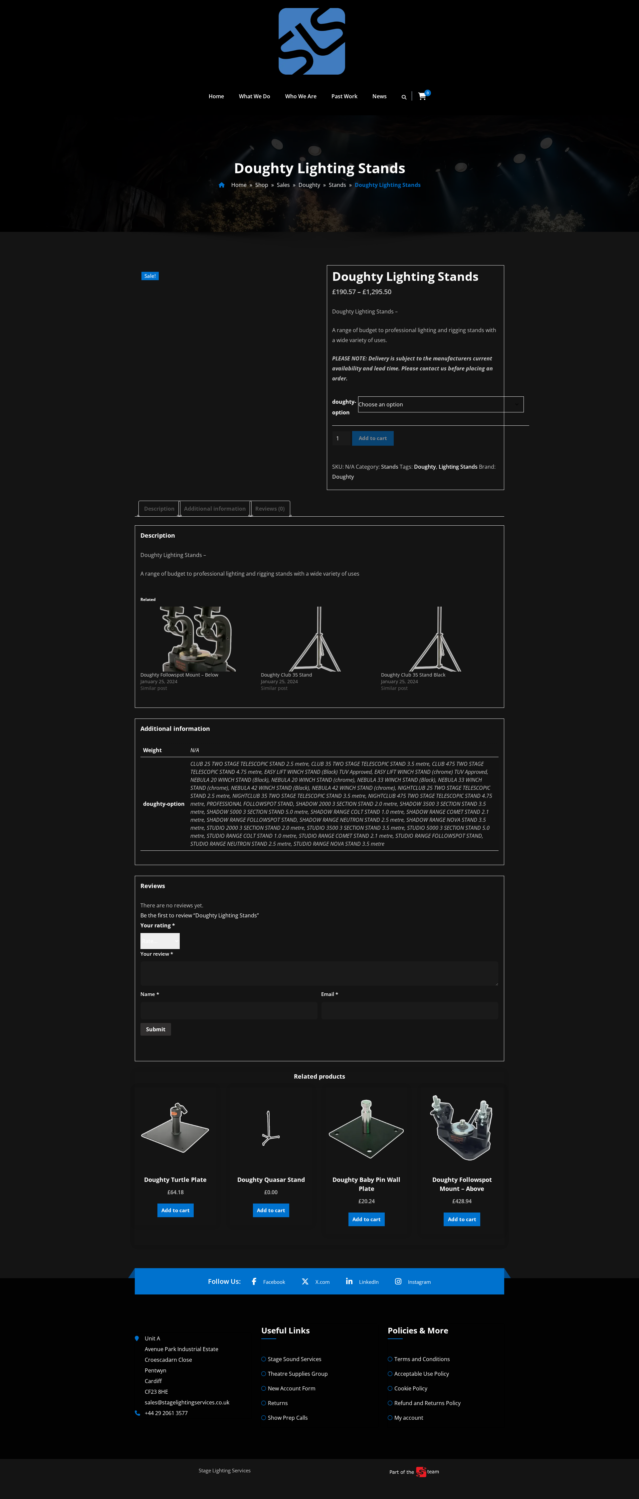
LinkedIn (369, 1281)
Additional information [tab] (215, 508)
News (379, 96)
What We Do (254, 96)
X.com (323, 1281)
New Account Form (292, 1388)
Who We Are (301, 96)
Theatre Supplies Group (298, 1373)
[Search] (404, 98)
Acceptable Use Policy (421, 1373)
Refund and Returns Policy (427, 1403)
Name (149, 994)
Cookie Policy (410, 1388)
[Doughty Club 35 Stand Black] (438, 639)
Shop (261, 185)
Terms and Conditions (422, 1359)
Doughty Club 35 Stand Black (413, 675)
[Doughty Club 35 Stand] (318, 639)
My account (408, 1417)
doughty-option (344, 407)
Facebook (274, 1281)
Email (329, 994)
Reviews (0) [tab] (270, 508)
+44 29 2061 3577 (166, 1413)
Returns (278, 1403)
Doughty (309, 185)
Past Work (344, 96)
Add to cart (373, 438)
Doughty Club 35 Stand (286, 675)
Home (216, 96)
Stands (337, 185)
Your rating (157, 925)
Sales (283, 185)
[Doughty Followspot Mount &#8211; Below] (197, 639)
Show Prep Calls (288, 1417)
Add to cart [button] (175, 1210)
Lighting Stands (458, 466)
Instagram (419, 1281)
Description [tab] (159, 508)
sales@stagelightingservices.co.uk (187, 1402)
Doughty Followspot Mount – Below (179, 675)
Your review (156, 953)
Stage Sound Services (294, 1359)
